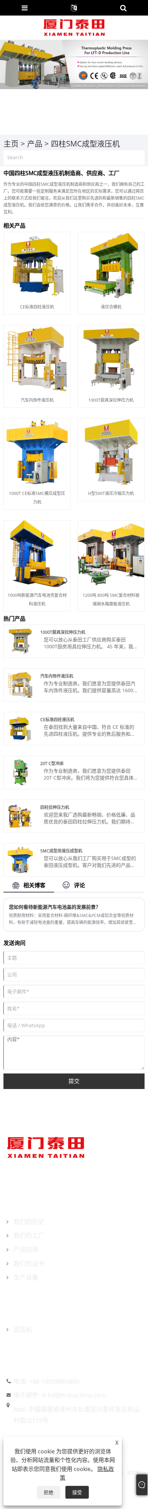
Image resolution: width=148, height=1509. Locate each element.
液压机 (22, 1329)
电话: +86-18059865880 (46, 1381)
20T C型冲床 (52, 763)
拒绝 (48, 1492)
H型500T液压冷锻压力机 (111, 493)
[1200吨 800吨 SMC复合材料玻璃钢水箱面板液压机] (111, 553)
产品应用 (25, 1249)
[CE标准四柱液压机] (37, 264)
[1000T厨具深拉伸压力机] (111, 358)
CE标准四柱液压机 (37, 307)
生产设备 (25, 1277)
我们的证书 (28, 1263)
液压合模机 (111, 307)
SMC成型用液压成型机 (61, 851)
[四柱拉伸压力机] (20, 815)
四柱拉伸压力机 (54, 807)
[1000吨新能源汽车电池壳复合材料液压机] (37, 553)
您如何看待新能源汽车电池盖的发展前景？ (55, 907)
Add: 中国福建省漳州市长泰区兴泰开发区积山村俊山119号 (76, 1414)
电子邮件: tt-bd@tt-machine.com (60, 1395)
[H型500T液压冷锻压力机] (111, 451)
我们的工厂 (28, 1235)
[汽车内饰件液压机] (37, 358)
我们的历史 (28, 1221)
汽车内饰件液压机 (37, 400)
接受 (77, 1492)
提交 (74, 1081)
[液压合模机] (111, 264)
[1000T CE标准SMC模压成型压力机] (37, 451)
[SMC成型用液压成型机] (20, 859)
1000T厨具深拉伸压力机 (111, 400)
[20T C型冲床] (20, 771)
